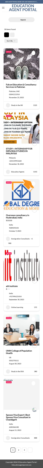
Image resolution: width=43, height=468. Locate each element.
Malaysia (12, 158)
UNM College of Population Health (19, 351)
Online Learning (17, 307)
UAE (18, 91)
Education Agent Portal (23, 8)
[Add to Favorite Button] (33, 53)
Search (23, 20)
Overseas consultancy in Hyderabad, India (17, 216)
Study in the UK (17, 105)
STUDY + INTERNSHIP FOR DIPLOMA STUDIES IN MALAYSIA (19, 151)
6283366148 (14, 427)
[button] (3, 8)
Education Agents (17, 172)
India (11, 225)
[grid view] (6, 34)
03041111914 (14, 94)
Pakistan (12, 91)
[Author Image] (34, 79)
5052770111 (14, 361)
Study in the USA (17, 371)
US (10, 357)
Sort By (10, 41)
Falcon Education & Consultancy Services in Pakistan (21, 85)
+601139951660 (15, 161)
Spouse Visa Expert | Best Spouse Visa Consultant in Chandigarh (18, 417)
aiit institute (12, 286)
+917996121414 (15, 296)
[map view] (12, 34)
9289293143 (14, 228)
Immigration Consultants (20, 239)
